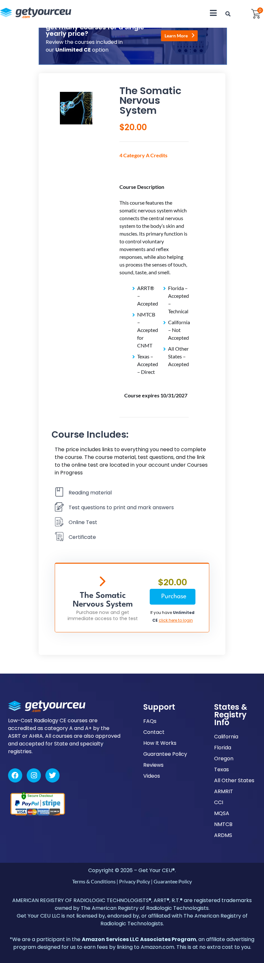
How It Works (159, 743)
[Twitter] (52, 775)
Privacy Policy (134, 881)
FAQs (149, 721)
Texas (221, 769)
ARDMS (223, 835)
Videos (151, 776)
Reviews (153, 765)
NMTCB (223, 824)
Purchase (173, 596)
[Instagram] (34, 775)
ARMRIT (223, 791)
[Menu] (213, 13)
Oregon (223, 758)
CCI (218, 802)
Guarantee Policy (165, 754)
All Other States (234, 780)
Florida (222, 747)
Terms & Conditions (94, 881)
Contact (154, 732)
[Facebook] (15, 775)
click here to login (176, 620)
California (226, 736)
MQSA (221, 813)
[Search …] (228, 13)
